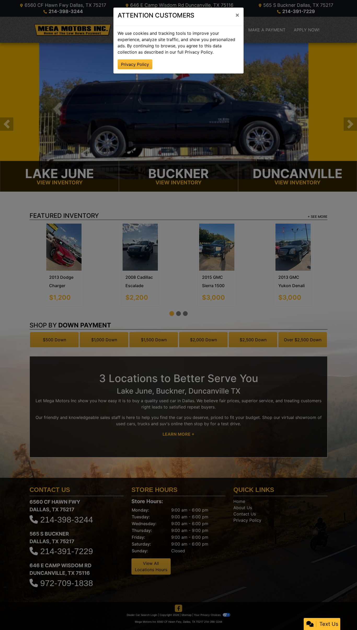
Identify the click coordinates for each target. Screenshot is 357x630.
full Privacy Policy (194, 52)
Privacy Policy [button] (135, 64)
